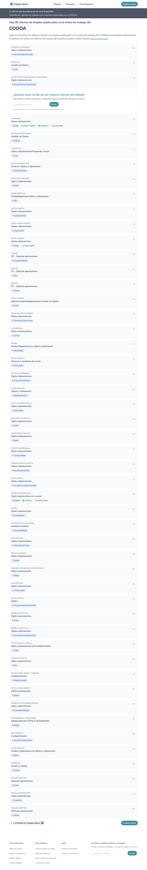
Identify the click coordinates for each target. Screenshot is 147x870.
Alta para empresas (42, 853)
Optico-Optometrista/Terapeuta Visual (30, 151)
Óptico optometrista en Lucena (26, 496)
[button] (19, 4)
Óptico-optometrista (21, 511)
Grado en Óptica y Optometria (26, 166)
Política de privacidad (69, 849)
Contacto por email (42, 863)
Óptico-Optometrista (21, 50)
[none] (73, 51)
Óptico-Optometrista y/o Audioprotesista (31, 646)
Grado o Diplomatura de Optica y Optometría (33, 751)
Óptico (14, 601)
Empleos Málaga (15, 863)
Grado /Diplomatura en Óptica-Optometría (32, 346)
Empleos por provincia (17, 853)
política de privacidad (56, 109)
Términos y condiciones (69, 853)
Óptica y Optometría (21, 391)
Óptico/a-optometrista (22, 781)
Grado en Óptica (19, 766)
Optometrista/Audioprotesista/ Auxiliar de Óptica (35, 301)
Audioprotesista (19, 676)
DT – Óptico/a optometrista (24, 256)
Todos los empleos (16, 849)
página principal (99, 38)
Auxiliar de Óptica (20, 65)
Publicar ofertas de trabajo (45, 849)
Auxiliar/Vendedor (20, 526)
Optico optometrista (21, 121)
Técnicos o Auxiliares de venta (26, 361)
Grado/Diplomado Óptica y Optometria (30, 196)
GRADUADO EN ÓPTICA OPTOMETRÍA (30, 721)
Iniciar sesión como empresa (45, 858)
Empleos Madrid (15, 858)
